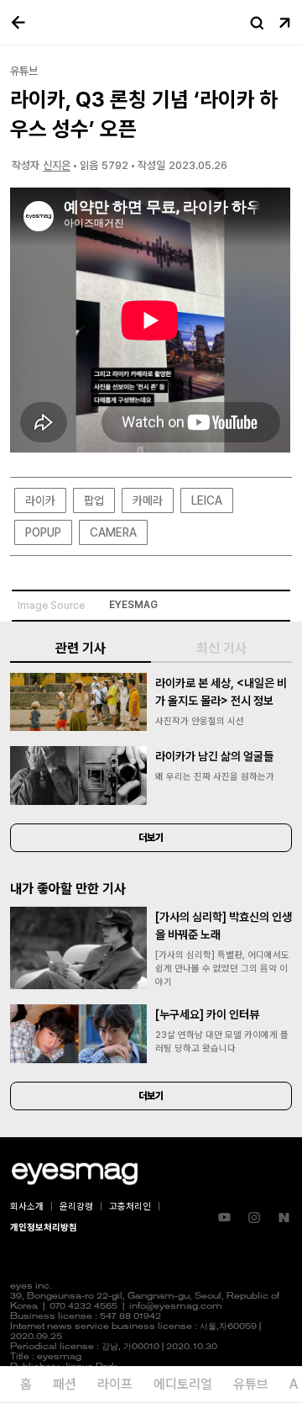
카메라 (148, 500)
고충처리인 (130, 1206)
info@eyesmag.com (175, 1306)
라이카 (40, 500)
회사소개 (27, 1206)
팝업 (94, 500)
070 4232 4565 (83, 1306)
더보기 (151, 838)
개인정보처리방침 (43, 1227)
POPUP (43, 532)
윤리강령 (76, 1206)
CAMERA (113, 532)
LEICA (206, 500)
